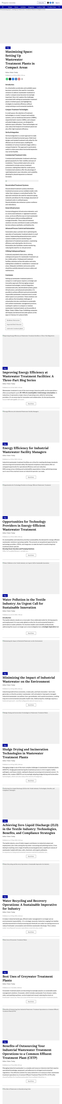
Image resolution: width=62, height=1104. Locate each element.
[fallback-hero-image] (31, 351)
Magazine (31, 7)
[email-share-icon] (19, 80)
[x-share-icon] (10, 80)
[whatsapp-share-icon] (7, 80)
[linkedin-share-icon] (16, 80)
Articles (23, 7)
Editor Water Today (11, 72)
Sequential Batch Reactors (14, 324)
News (16, 7)
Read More (31, 403)
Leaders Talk (41, 7)
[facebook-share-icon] (13, 80)
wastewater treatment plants (15, 328)
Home (10, 7)
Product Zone (52, 7)
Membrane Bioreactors (13, 320)
